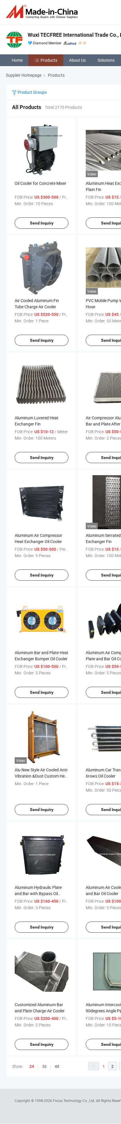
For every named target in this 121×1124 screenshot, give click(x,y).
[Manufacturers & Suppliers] (43, 12)
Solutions (106, 60)
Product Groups (32, 92)
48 (57, 1066)
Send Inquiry (41, 223)
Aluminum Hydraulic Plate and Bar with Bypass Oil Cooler (38, 893)
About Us (77, 60)
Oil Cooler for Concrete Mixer (40, 183)
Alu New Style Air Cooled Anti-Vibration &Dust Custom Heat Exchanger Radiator (41, 776)
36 (44, 1066)
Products (49, 60)
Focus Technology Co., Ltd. (74, 1100)
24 (31, 1066)
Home (17, 60)
